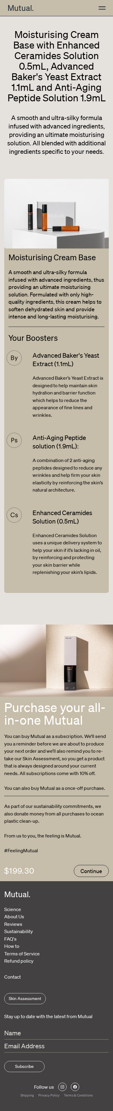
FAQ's (10, 939)
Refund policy (18, 961)
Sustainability (18, 931)
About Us (14, 916)
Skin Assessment (25, 998)
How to (11, 946)
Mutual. (21, 7)
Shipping (27, 1095)
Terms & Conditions (78, 1095)
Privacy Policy (49, 1095)
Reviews (13, 924)
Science (12, 909)
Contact (12, 977)
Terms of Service (22, 954)
